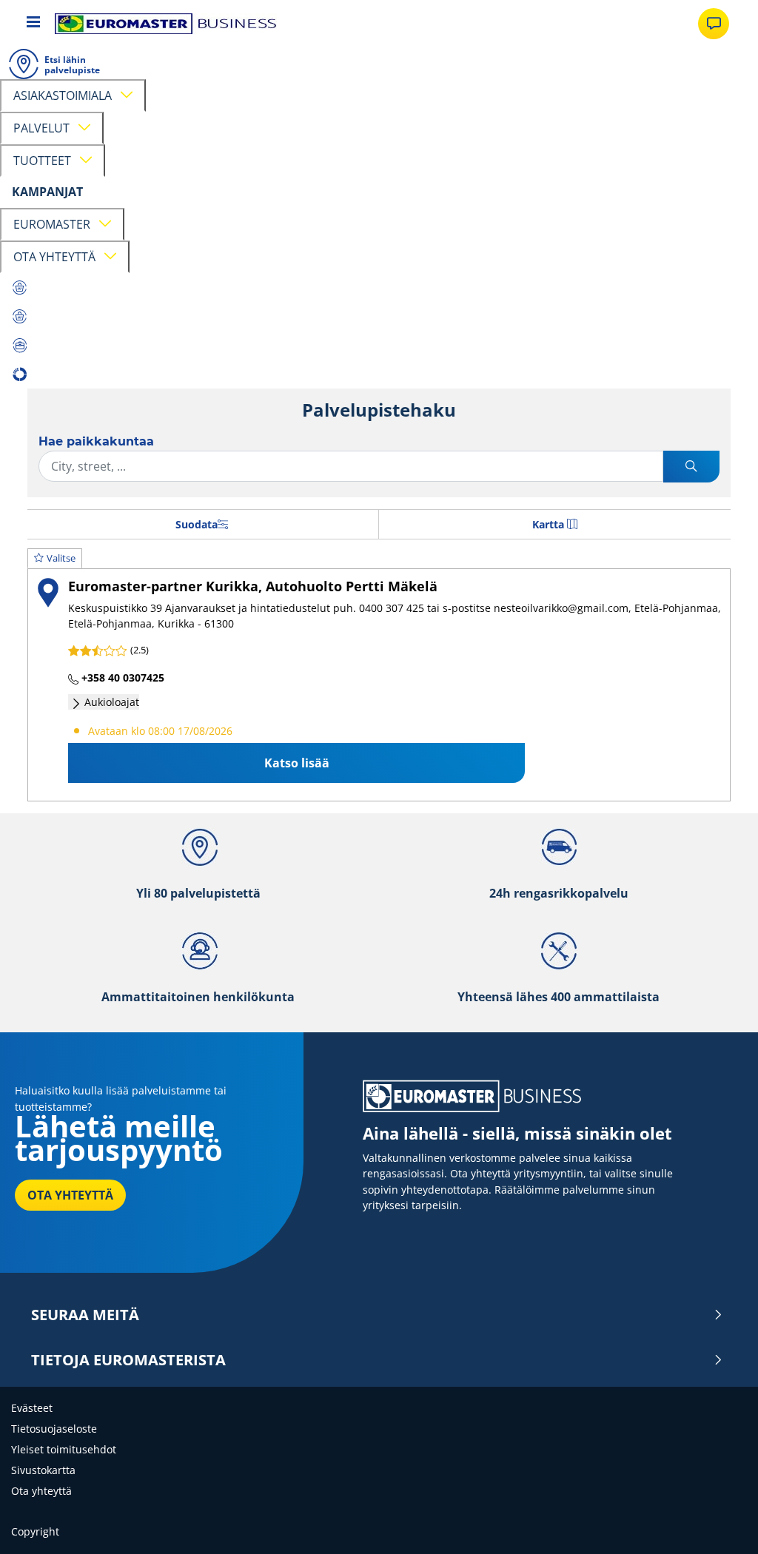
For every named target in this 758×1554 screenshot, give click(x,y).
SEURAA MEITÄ (85, 1315)
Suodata (196, 524)
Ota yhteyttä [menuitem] (57, 257)
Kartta (548, 524)
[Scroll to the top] (719, 1522)
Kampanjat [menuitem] (47, 192)
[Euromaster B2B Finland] (166, 23)
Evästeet (32, 1408)
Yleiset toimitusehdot (63, 1449)
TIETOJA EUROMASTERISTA (128, 1360)
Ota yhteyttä (41, 1491)
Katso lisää (296, 763)
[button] (379, 675)
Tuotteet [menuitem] (45, 160)
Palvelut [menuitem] (44, 128)
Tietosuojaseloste (54, 1429)
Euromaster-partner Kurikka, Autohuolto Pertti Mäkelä (252, 585)
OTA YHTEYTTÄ (70, 1195)
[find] (691, 466)
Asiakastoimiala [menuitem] (65, 95)
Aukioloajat (110, 702)
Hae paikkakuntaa (96, 441)
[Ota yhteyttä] (713, 23)
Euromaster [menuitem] (54, 224)
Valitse (61, 558)
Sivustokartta (43, 1470)
